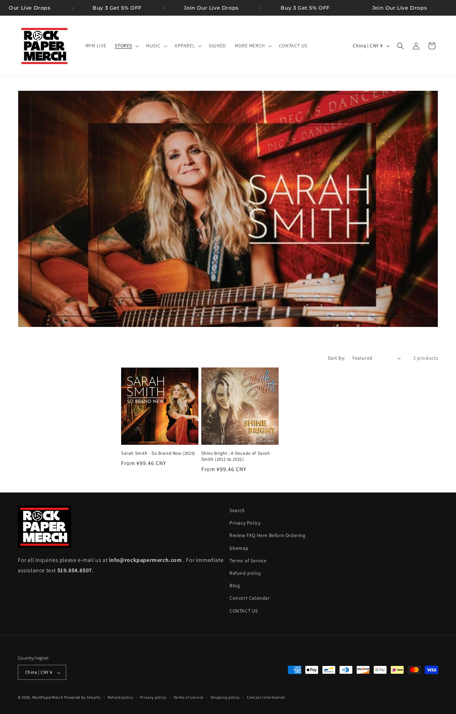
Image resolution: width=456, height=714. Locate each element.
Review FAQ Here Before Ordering (267, 535)
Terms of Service (248, 560)
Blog (234, 586)
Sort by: (336, 358)
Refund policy (245, 573)
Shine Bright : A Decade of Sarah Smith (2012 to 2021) (235, 457)
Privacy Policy (244, 523)
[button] (126, 45)
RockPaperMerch (47, 697)
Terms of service (188, 697)
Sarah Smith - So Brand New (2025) (158, 454)
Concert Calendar (249, 598)
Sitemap (238, 548)
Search (237, 510)
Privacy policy (153, 697)
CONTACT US (243, 611)
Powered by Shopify (82, 697)
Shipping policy (225, 697)
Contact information (266, 697)
